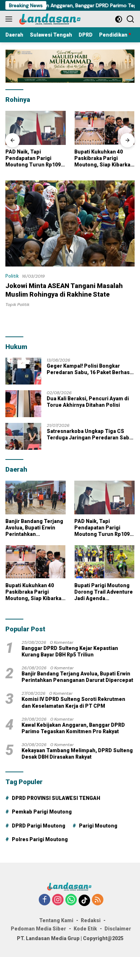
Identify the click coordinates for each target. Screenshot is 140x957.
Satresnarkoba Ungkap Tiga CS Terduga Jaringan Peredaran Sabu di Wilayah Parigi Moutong (89, 434)
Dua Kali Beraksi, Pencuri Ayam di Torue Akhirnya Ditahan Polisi (88, 402)
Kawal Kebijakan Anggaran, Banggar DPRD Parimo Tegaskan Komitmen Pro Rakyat (73, 728)
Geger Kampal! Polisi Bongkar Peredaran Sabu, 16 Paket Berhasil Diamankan (89, 369)
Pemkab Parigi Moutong (42, 812)
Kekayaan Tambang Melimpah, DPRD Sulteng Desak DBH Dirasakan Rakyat (77, 754)
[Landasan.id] (53, 19)
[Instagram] (58, 900)
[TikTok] (84, 900)
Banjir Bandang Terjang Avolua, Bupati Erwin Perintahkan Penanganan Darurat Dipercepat (34, 528)
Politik (12, 276)
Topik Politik (17, 304)
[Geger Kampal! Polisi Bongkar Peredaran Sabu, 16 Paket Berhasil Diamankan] (23, 371)
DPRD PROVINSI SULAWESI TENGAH (56, 798)
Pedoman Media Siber (38, 929)
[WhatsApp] (71, 900)
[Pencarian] (130, 19)
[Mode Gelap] (119, 19)
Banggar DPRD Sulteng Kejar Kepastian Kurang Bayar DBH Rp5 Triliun (70, 651)
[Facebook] (44, 900)
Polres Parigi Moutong (40, 839)
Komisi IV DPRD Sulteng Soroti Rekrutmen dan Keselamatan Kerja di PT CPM (73, 702)
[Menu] (10, 19)
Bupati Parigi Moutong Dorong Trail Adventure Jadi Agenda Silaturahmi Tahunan (103, 592)
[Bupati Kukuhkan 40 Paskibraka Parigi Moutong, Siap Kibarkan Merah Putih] (104, 128)
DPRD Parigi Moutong (38, 826)
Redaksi (91, 920)
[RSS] (97, 900)
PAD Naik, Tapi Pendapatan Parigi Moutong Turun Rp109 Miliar (33, 158)
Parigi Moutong (98, 826)
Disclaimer (117, 929)
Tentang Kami (56, 920)
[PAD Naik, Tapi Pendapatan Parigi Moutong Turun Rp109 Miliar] (35, 128)
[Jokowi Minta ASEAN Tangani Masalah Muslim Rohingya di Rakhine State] (70, 223)
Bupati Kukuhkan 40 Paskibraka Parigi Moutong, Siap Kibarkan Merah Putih (104, 158)
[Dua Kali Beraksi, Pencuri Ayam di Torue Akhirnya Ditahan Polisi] (23, 403)
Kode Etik (85, 929)
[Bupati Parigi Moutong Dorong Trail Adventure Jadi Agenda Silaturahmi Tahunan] (104, 562)
